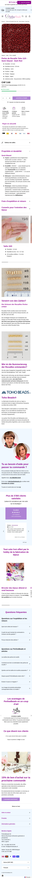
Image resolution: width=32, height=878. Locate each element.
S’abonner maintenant (11, 799)
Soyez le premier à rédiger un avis (16, 739)
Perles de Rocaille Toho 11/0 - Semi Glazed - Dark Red (17, 21)
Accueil (3, 21)
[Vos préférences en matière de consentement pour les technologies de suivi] (2, 875)
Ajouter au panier (21, 98)
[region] (16, 531)
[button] (29, 16)
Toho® (3, 55)
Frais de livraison (13, 85)
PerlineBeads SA (8, 872)
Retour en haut (16, 806)
